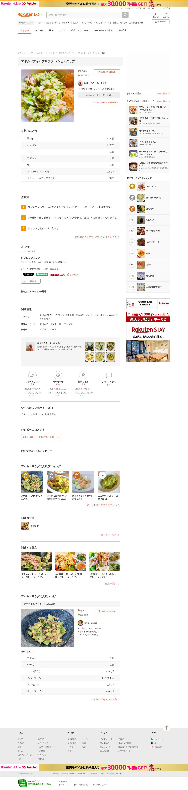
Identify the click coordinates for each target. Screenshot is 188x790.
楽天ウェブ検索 (124, 743)
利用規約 (41, 751)
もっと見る (162, 93)
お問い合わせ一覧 (81, 785)
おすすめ (25, 30)
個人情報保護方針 (68, 773)
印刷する (33, 281)
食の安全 (122, 30)
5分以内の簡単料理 (65, 315)
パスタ (70, 747)
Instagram (158, 747)
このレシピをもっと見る (104, 699)
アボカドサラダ (84, 53)
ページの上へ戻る (166, 727)
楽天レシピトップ (25, 53)
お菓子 (70, 751)
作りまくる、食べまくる (48, 343)
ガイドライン (43, 755)
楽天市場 (166, 8)
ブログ (121, 739)
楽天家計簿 (140, 8)
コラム (62, 30)
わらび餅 (123, 23)
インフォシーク (127, 8)
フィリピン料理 (86, 23)
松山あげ (74, 23)
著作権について (82, 773)
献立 (51, 30)
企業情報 (56, 773)
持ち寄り (65, 23)
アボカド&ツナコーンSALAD (39, 604)
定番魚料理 (72, 743)
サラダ (51, 53)
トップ (20, 739)
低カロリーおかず (84, 315)
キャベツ (31, 145)
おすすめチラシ (154, 8)
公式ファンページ (79, 30)
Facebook (158, 739)
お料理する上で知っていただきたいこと (96, 237)
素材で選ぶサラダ (66, 53)
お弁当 (85, 739)
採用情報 (94, 773)
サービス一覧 (64, 785)
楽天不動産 (104, 743)
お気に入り (155, 17)
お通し (115, 23)
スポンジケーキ (100, 23)
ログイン (166, 17)
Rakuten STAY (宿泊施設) (128, 747)
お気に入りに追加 (108, 72)
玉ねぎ (30, 138)
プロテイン (40, 23)
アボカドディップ (48, 329)
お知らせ (41, 759)
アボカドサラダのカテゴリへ (102, 505)
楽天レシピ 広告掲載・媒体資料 (111, 773)
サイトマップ (43, 743)
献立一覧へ (111, 583)
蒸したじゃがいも (53, 23)
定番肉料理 (72, 739)
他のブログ (73, 275)
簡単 (84, 743)
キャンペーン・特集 (103, 30)
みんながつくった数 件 (98, 95)
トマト (30, 151)
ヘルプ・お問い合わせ (46, 747)
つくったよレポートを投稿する (105, 102)
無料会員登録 (161, 21)
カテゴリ (39, 30)
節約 (84, 747)
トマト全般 (99, 315)
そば (109, 23)
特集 (19, 759)
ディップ (68, 324)
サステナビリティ (100, 785)
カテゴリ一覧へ (109, 535)
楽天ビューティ (106, 747)
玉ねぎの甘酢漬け (136, 23)
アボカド (31, 158)
